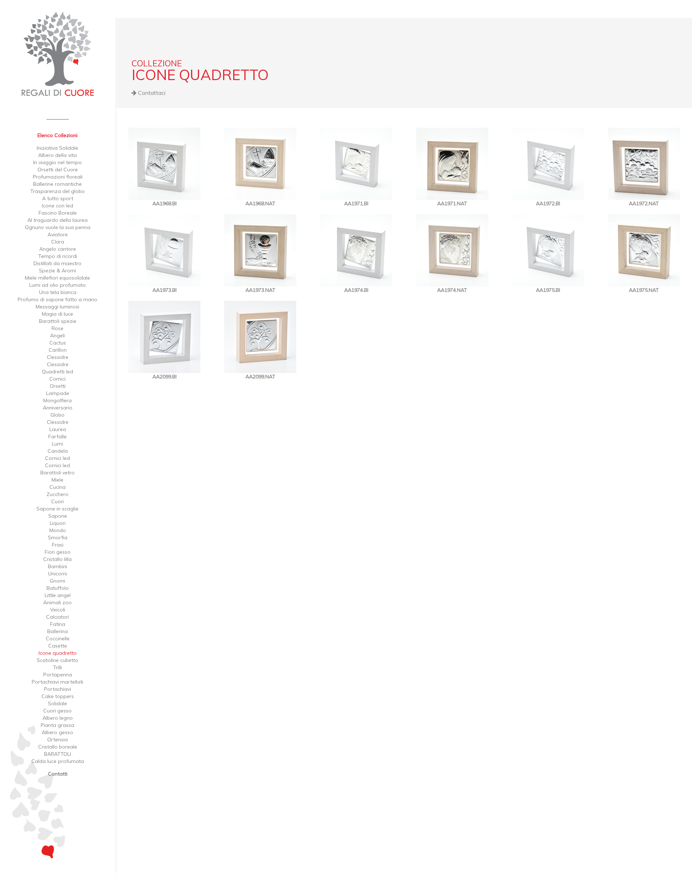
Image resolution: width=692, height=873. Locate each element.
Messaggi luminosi (57, 306)
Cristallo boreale (57, 746)
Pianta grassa (57, 725)
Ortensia (57, 739)
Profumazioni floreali (58, 177)
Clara (57, 241)
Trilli (57, 667)
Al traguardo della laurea (57, 220)
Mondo (57, 530)
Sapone (57, 516)
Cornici (57, 379)
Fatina (57, 624)
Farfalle (57, 436)
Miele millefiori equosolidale (57, 278)
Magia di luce (57, 314)
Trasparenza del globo (57, 191)
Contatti (57, 774)
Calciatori (57, 617)
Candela (58, 451)
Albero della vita (57, 155)
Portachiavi (57, 689)
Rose (57, 328)
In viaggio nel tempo (57, 162)
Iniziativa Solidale (57, 148)
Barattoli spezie (57, 321)
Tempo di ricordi (57, 256)
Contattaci (151, 92)
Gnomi (57, 581)
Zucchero (57, 494)
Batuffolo (57, 588)
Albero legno (58, 718)
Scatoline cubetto (57, 660)
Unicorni (57, 573)
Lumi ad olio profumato (57, 285)
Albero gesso (57, 732)
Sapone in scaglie (57, 508)
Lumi (57, 443)
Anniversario (57, 407)
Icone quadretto (58, 653)
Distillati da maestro (57, 263)
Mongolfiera (57, 400)
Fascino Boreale (58, 213)
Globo (57, 415)
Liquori (58, 523)
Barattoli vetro (57, 472)
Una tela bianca (57, 292)
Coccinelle (58, 638)
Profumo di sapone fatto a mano (57, 299)
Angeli (57, 335)
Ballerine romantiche (57, 184)
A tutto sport (57, 198)
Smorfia (57, 537)
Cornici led (57, 458)
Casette (57, 645)
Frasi (57, 544)
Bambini (57, 566)
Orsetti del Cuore (57, 169)
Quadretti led (57, 371)
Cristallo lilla (57, 559)
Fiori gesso (58, 552)
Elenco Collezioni (57, 135)
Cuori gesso (57, 710)
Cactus (57, 342)
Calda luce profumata (57, 761)
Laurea (57, 429)
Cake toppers (57, 696)
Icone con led (57, 205)
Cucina (57, 487)
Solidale (57, 703)
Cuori (57, 501)
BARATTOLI (57, 754)
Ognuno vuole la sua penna (57, 227)
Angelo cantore (57, 249)
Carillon (58, 350)
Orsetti (58, 386)
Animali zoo (57, 602)
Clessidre (57, 357)
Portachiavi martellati (57, 682)
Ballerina (57, 631)
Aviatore (58, 234)
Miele (57, 480)
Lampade (57, 393)
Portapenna (57, 674)
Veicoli (57, 609)
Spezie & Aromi (57, 270)
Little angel (58, 595)
